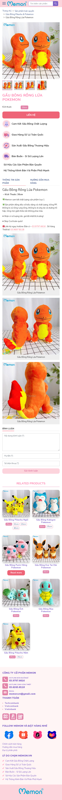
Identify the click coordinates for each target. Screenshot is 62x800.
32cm (16, 524)
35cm (49, 526)
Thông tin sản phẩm (11, 182)
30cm (24, 107)
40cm (16, 528)
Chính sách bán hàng (11, 744)
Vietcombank (11, 706)
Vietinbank (10, 709)
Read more (16, 572)
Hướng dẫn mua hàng (39, 182)
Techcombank (12, 703)
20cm (23, 524)
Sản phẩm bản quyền (24, 11)
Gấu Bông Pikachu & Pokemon (20, 14)
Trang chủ (6, 10)
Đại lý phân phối (9, 750)
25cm (8, 524)
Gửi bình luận (31, 470)
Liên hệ (31, 115)
